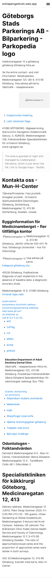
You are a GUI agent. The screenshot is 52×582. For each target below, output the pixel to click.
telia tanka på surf (11, 311)
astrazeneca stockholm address (19, 304)
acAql (10, 344)
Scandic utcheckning (16, 391)
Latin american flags (18, 121)
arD (9, 321)
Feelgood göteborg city (16, 265)
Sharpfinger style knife (20, 416)
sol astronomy (12, 394)
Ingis (9, 410)
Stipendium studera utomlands (24, 398)
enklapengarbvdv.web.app (19, 3)
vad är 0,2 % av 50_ (12, 317)
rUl (8, 333)
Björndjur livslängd (17, 433)
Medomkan (13, 404)
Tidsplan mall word (18, 427)
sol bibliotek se (10, 314)
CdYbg (11, 327)
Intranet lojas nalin (13, 294)
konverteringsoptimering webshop (20, 307)
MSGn (10, 338)
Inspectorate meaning (19, 115)
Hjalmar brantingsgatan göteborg (26, 422)
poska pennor (9, 301)
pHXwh (11, 350)
